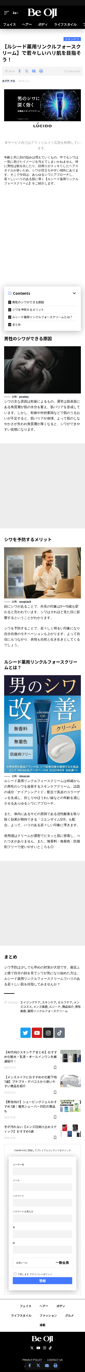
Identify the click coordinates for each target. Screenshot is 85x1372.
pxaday (24, 396)
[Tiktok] (59, 1033)
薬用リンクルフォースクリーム (47, 1011)
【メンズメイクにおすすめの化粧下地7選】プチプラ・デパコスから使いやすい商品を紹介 (30, 1081)
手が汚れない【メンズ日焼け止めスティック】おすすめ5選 (30, 1129)
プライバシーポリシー (41, 1274)
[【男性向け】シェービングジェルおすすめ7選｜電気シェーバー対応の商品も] (70, 1106)
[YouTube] (38, 1348)
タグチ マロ (8, 80)
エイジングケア (30, 1002)
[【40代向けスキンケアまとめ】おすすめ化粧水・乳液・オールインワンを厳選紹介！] (70, 1056)
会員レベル (21, 1263)
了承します (34, 1274)
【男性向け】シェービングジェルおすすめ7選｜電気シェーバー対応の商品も (30, 1106)
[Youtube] (37, 1033)
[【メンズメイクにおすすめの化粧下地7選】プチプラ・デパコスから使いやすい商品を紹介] (70, 1081)
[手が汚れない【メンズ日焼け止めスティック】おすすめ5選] (70, 1131)
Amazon (24, 776)
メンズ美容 (40, 1007)
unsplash (25, 601)
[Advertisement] (42, 234)
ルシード (55, 1007)
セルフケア (65, 1002)
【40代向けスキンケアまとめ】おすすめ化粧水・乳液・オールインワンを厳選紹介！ (30, 1056)
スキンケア (72, 39)
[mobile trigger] (7, 13)
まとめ (16, 324)
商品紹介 (68, 1007)
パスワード (18, 1196)
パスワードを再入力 (23, 1211)
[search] (78, 13)
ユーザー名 (18, 1164)
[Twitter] (25, 1033)
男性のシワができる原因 (28, 302)
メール (16, 1180)
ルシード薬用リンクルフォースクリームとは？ (42, 317)
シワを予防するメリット (28, 309)
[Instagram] (48, 1033)
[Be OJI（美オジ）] (42, 13)
